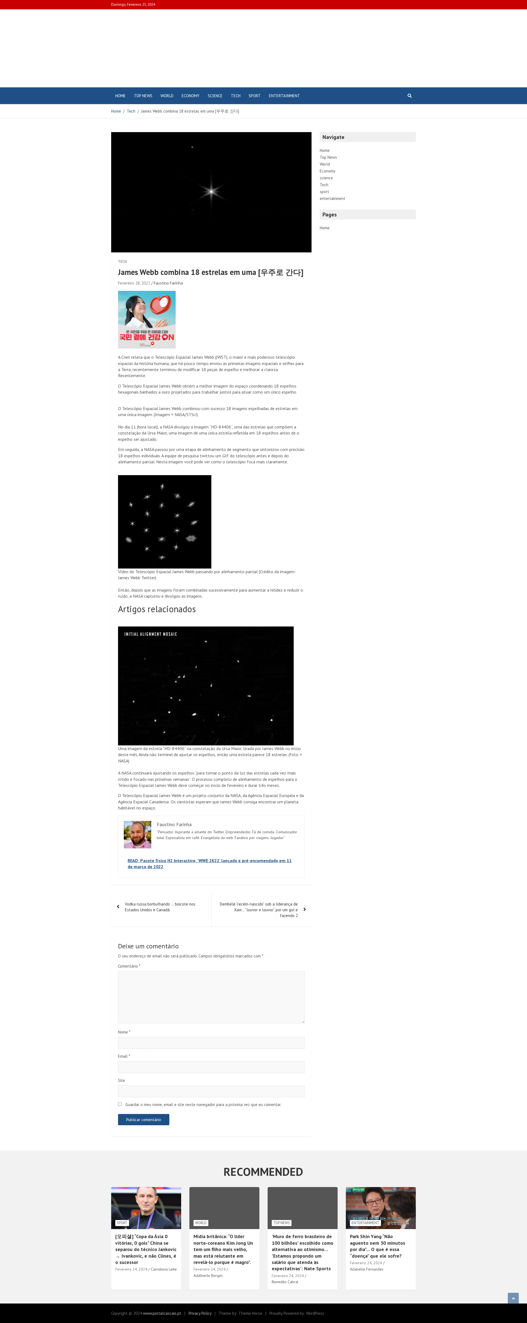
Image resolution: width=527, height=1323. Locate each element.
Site (121, 1080)
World (167, 95)
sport (255, 95)
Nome (124, 1032)
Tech (235, 95)
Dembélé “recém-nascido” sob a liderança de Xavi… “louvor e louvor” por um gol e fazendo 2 (259, 909)
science (215, 95)
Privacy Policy (200, 1313)
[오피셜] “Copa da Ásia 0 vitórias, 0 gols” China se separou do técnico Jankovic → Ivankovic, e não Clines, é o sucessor (145, 1249)
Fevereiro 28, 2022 (134, 283)
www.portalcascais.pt (162, 1313)
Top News (143, 95)
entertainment (284, 95)
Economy (191, 95)
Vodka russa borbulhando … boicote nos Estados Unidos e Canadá (160, 906)
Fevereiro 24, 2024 (131, 1269)
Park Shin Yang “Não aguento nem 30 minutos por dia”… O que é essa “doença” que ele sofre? (377, 1246)
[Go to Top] (513, 1298)
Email (124, 1056)
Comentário (129, 966)
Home (120, 95)
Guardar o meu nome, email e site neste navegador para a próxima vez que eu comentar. (203, 1104)
